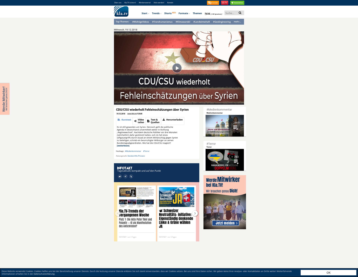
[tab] (124, 121)
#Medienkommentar (133, 151)
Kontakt (170, 2)
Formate (184, 13)
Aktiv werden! (159, 2)
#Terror (146, 151)
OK (328, 272)
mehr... (237, 21)
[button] (213, 3)
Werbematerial (145, 2)
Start (145, 13)
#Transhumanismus (162, 21)
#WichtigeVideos (140, 21)
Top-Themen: (122, 21)
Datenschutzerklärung (44, 274)
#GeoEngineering (222, 21)
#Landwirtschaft (201, 21)
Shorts (170, 13)
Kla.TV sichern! (130, 2)
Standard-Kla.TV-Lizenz (136, 156)
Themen (197, 13)
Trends (156, 13)
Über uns (117, 2)
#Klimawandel (183, 21)
